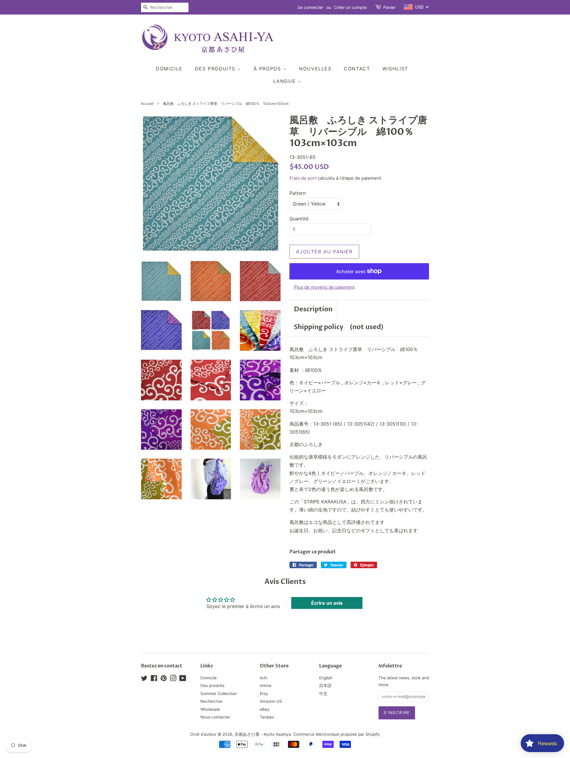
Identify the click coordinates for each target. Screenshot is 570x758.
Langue (285, 81)
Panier (389, 7)
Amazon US (271, 701)
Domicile (169, 69)
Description (313, 309)
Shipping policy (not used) (339, 327)
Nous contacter (215, 717)
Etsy (264, 693)
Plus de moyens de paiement (324, 287)
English (325, 677)
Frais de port (302, 178)
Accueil (147, 103)
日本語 (325, 685)
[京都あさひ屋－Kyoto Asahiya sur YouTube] (182, 679)
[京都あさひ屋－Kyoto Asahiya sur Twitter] (144, 679)
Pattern (297, 193)
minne (265, 685)
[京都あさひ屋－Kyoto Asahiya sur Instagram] (173, 679)
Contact (357, 69)
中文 (323, 693)
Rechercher (211, 701)
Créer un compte (350, 7)
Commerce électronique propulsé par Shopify (336, 734)
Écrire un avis (327, 603)
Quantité (298, 219)
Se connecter (310, 7)
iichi (263, 677)
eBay (265, 709)
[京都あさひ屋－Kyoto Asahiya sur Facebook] (154, 679)
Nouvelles (315, 69)
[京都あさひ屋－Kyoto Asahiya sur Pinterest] (163, 679)
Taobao (267, 717)
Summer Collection (218, 693)
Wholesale (210, 709)
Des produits (216, 69)
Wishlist (395, 69)
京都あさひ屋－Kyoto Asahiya (263, 734)
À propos (268, 69)
